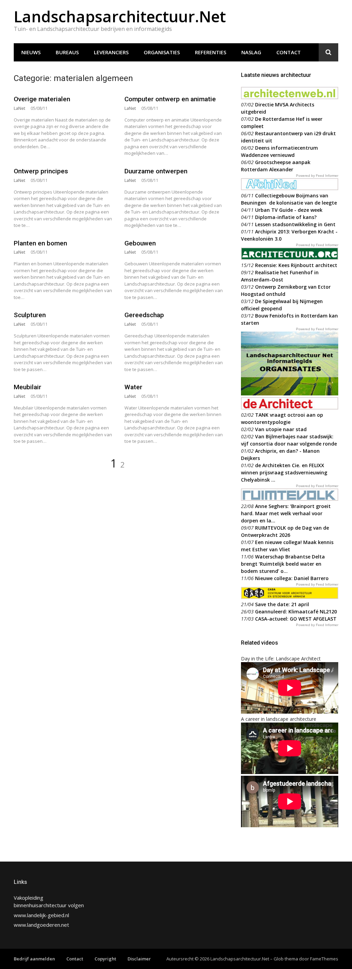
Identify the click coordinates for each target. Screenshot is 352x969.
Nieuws (31, 52)
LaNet (19, 108)
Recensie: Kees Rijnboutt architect (296, 265)
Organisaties (162, 52)
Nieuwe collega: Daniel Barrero (292, 578)
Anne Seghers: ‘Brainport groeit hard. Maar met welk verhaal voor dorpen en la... (286, 513)
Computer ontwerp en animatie (170, 99)
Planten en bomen (40, 243)
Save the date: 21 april (282, 604)
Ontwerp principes (41, 171)
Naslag (251, 52)
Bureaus (67, 52)
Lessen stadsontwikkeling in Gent (295, 224)
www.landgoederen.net (41, 924)
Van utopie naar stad (281, 429)
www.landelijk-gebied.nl (41, 915)
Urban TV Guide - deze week (288, 210)
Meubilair (27, 387)
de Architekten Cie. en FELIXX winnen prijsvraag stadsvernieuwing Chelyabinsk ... (284, 472)
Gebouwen (140, 243)
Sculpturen (30, 315)
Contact (288, 52)
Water (133, 387)
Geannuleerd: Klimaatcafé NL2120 (296, 611)
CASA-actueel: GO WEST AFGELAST (296, 618)
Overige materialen (42, 99)
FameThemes (324, 959)
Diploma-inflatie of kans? (286, 217)
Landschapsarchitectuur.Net (120, 16)
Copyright (105, 959)
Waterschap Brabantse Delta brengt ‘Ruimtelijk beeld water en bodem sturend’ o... (283, 563)
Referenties (210, 52)
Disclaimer (139, 959)
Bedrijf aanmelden (34, 959)
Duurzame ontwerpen (155, 171)
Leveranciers (111, 52)
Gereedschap (144, 315)
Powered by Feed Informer (317, 175)
